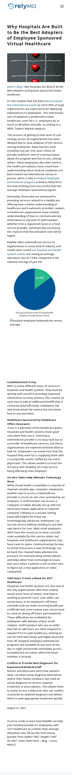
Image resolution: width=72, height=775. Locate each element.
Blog (19, 86)
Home (10, 86)
